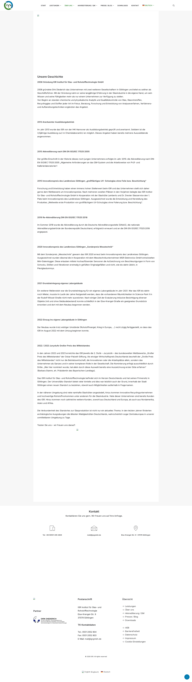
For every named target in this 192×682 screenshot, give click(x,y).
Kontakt (135, 5)
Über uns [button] (68, 5)
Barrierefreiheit (132, 631)
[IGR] (8, 5)
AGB (127, 628)
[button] (180, 5)
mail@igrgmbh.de (93, 639)
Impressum (130, 638)
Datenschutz (131, 635)
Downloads (122, 5)
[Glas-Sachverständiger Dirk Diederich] (50, 620)
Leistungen (54, 5)
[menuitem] (43, 5)
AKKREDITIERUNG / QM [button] (86, 5)
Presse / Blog (131, 617)
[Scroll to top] (187, 677)
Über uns (129, 610)
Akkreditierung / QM (134, 613)
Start (43, 5)
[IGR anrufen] (50, 531)
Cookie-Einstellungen (135, 642)
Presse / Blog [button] (106, 5)
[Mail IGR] (92, 531)
